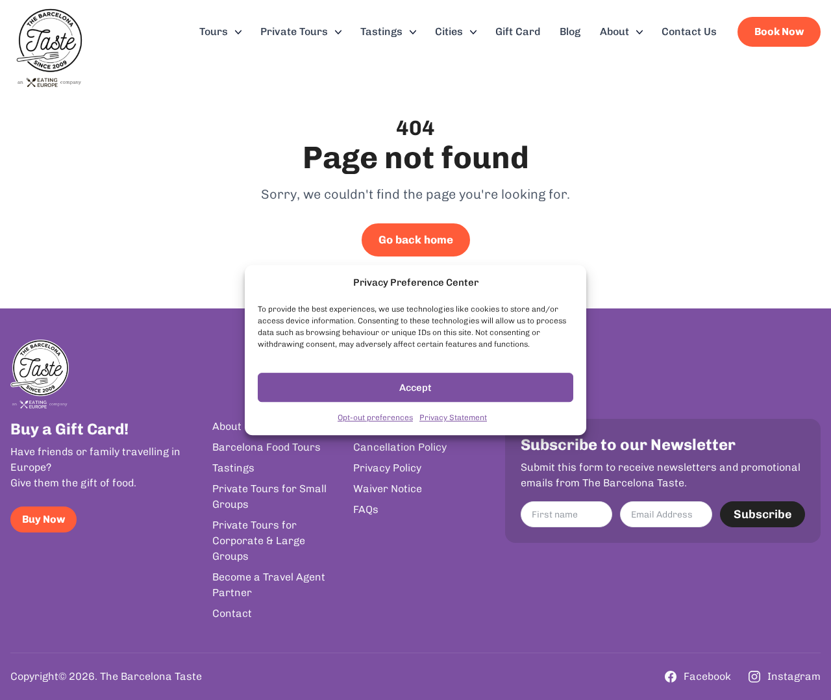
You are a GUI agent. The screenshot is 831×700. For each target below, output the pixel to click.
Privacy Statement (453, 417)
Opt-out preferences (375, 417)
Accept (415, 388)
